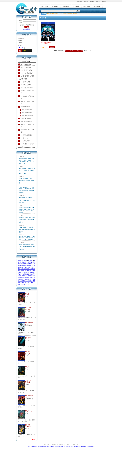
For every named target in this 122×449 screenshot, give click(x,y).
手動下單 (66, 6)
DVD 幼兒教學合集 (26, 67)
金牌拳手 (27, 270)
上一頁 (71, 50)
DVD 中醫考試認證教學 (27, 73)
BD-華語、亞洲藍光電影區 (27, 92)
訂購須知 (68, 444)
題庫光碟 (54, 446)
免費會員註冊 (79, 1)
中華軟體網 (89, 446)
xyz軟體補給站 (41, 446)
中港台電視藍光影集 (27, 115)
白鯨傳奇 (30, 281)
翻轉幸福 (21, 274)
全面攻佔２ (22, 270)
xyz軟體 (84, 446)
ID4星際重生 (21, 267)
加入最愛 (104, 1)
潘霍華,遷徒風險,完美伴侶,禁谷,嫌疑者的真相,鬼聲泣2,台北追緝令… (27, 247)
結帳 (24, 51)
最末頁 (81, 50)
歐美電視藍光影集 (27, 109)
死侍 (34, 265)
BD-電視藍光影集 (25, 106)
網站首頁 (45, 6)
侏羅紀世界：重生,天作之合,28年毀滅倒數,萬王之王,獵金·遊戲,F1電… (27, 200)
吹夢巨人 (20, 272)
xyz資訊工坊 (35, 446)
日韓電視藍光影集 (27, 112)
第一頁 (67, 50)
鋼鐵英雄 (26, 263)
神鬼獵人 (24, 265)
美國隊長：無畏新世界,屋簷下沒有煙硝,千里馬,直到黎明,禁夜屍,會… (27, 220)
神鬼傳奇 (28, 262)
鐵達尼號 (24, 275)
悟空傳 (25, 260)
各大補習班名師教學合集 (27, 76)
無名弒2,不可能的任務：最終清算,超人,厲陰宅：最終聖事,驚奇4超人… (27, 190)
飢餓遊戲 (28, 275)
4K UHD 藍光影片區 (26, 85)
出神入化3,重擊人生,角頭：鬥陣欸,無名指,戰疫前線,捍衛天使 (27, 180)
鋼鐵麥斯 (31, 274)
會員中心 (87, 6)
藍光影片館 (23, 79)
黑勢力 (22, 279)
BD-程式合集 (24, 138)
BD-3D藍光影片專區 (26, 121)
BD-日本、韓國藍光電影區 (27, 102)
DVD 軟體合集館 (24, 61)
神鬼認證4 (32, 270)
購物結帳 (55, 6)
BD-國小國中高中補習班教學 (27, 145)
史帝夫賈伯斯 (26, 272)
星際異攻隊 (21, 260)
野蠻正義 (26, 274)
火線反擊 (21, 281)
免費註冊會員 (26, 29)
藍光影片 (21, 284)
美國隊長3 (23, 269)
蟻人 (26, 267)
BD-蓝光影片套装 (25, 82)
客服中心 (92, 1)
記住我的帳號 (30, 25)
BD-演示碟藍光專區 (26, 135)
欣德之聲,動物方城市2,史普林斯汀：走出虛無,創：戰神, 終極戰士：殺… (27, 171)
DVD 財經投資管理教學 (27, 70)
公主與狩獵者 (28, 279)
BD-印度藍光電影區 (26, 118)
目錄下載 (98, 1)
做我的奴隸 (29, 269)
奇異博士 (31, 263)
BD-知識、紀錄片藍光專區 (27, 125)
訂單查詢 (76, 6)
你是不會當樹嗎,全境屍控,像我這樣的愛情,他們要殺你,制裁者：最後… (26, 161)
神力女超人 (30, 260)
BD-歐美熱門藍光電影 (27, 88)
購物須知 (86, 1)
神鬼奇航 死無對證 (67, 14)
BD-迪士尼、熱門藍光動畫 (27, 97)
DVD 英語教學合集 (26, 64)
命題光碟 (49, 446)
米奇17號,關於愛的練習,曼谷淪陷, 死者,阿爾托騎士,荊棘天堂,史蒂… (27, 229)
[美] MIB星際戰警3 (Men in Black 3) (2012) (47, 43)
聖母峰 (26, 281)
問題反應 (97, 6)
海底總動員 (27, 282)
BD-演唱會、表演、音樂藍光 (27, 131)
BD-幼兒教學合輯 (25, 141)
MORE (34, 252)
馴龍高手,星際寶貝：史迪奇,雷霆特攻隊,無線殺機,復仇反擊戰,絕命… (26, 210)
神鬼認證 (22, 277)
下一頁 (76, 50)
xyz (29, 446)
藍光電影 (26, 284)
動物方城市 (29, 265)
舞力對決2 (27, 277)
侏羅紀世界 (30, 267)
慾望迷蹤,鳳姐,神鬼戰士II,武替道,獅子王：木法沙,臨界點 (27, 238)
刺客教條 (21, 263)
